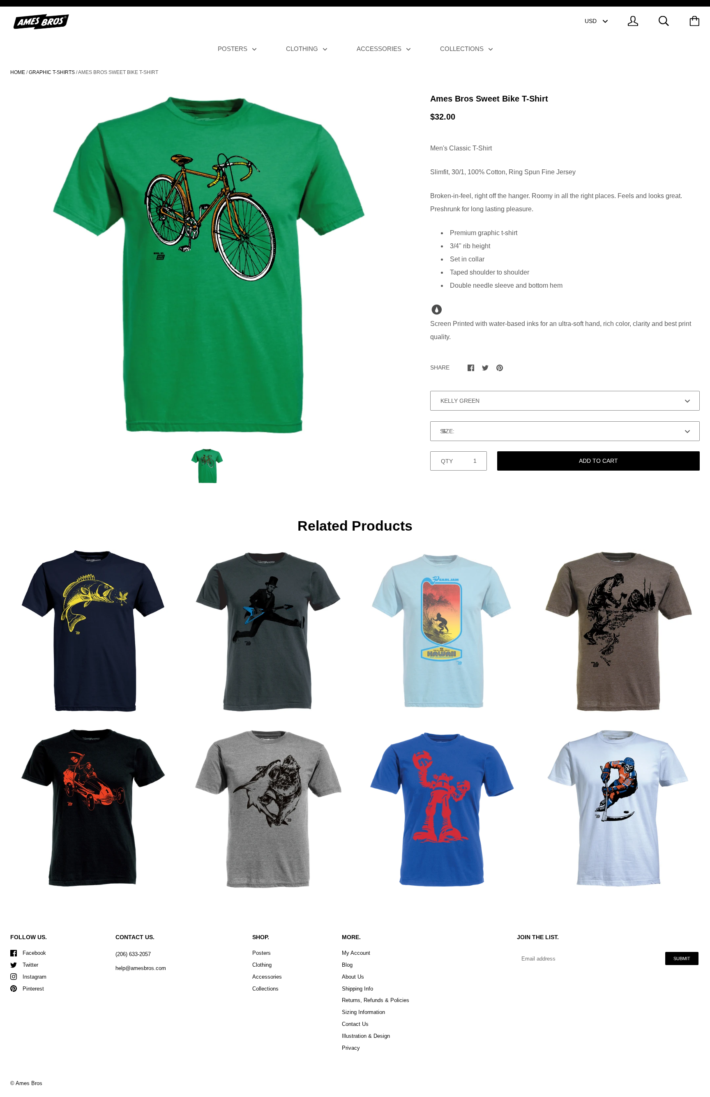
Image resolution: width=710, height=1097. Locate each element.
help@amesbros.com (140, 968)
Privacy (351, 1048)
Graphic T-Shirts (52, 72)
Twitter (30, 965)
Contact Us (355, 1024)
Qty (447, 461)
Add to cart (598, 460)
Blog (347, 965)
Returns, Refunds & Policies (375, 1000)
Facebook (34, 953)
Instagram (34, 977)
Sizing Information (363, 1012)
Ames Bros (29, 1083)
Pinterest (33, 989)
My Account (356, 953)
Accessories (380, 48)
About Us (353, 977)
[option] (207, 264)
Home (17, 72)
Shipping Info (357, 989)
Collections (462, 48)
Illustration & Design (366, 1036)
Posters (233, 48)
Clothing (303, 48)
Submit (681, 958)
